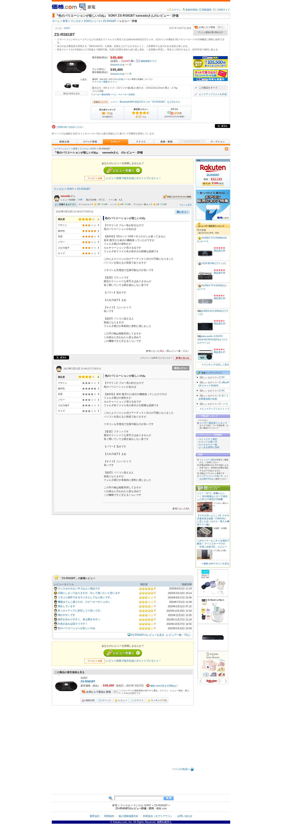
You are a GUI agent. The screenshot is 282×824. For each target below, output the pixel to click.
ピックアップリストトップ (215, 408)
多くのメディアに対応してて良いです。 (80, 610)
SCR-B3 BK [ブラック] (213, 263)
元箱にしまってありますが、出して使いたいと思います (89, 593)
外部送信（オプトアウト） (158, 816)
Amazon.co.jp (117, 64)
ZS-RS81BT (83, 188)
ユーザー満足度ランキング (213, 423)
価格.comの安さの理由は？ (164, 685)
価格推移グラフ (149, 61)
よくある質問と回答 (209, 447)
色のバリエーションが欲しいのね (76, 628)
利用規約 (109, 816)
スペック (106, 700)
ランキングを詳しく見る (216, 364)
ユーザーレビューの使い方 (211, 476)
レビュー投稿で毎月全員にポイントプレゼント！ (133, 178)
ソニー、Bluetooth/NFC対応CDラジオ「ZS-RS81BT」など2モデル (145, 102)
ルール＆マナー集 (208, 444)
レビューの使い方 (208, 441)
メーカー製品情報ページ (104, 94)
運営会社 (95, 816)
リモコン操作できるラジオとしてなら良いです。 (85, 597)
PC (223, 377)
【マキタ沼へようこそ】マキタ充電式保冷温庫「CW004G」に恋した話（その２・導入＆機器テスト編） (213, 520)
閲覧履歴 (206, 9)
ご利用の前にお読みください (69, 127)
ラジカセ (84, 148)
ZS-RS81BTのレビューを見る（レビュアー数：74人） (161, 634)
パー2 (225, 404)
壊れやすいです (66, 615)
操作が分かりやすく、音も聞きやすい (79, 619)
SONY (67, 28)
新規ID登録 (191, 9)
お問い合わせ (184, 816)
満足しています (66, 606)
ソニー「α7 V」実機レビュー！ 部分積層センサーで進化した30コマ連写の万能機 (212, 496)
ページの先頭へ (181, 769)
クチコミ (139, 700)
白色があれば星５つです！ (73, 623)
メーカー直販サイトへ (105, 81)
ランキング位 (159, 700)
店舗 (120, 79)
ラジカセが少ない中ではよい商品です (79, 588)
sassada (65, 196)
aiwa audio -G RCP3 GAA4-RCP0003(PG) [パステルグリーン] (212, 339)
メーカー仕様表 (127, 94)
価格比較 (90, 700)
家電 (75, 148)
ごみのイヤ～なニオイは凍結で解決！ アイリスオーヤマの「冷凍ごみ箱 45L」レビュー (213, 543)
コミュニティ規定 (208, 439)
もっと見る (186, 205)
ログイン (176, 9)
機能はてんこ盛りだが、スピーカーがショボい (84, 601)
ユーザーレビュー (62, 148)
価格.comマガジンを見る (216, 563)
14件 (80, 199)
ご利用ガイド (223, 9)
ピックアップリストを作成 (213, 94)
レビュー (122, 700)
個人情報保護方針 (129, 816)
